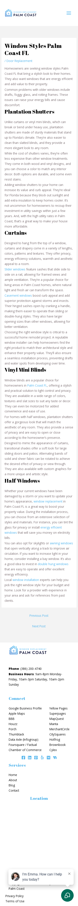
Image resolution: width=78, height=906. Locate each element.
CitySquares (57, 734)
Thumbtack (16, 734)
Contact (14, 790)
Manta (53, 724)
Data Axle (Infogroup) (23, 739)
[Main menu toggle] (69, 13)
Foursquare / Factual (23, 745)
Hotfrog (54, 739)
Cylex (53, 750)
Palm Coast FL (37, 385)
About (13, 780)
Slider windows (15, 269)
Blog (12, 785)
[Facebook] (23, 758)
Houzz (13, 724)
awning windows (61, 543)
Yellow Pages (58, 708)
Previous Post (38, 615)
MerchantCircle (59, 729)
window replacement (48, 501)
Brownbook (57, 745)
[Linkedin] (30, 758)
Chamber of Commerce (25, 750)
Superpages (57, 713)
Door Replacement (19, 61)
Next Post (39, 626)
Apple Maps (17, 713)
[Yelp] (42, 758)
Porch (12, 729)
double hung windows (53, 564)
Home (13, 775)
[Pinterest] (36, 758)
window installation (26, 580)
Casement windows (18, 295)
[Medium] (48, 758)
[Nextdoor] (55, 758)
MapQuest (56, 719)
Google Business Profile (25, 708)
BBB (12, 719)
